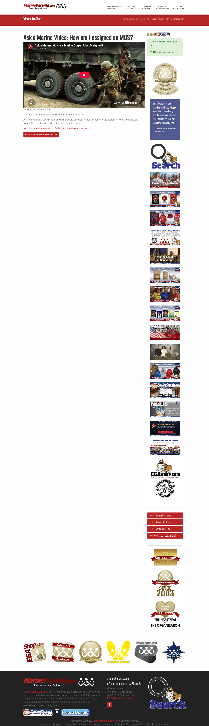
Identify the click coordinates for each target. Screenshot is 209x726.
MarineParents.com (130, 19)
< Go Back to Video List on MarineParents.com (41, 134)
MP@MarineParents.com (120, 698)
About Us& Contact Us (131, 7)
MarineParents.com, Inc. (106, 721)
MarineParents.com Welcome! (112, 7)
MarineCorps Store (178, 7)
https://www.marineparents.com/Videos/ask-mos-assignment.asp (55, 128)
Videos (142, 19)
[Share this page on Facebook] (57, 711)
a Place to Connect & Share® (164, 535)
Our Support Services (161, 522)
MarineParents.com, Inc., (35, 692)
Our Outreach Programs (162, 515)
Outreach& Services (146, 7)
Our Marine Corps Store (161, 529)
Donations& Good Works (162, 7)
